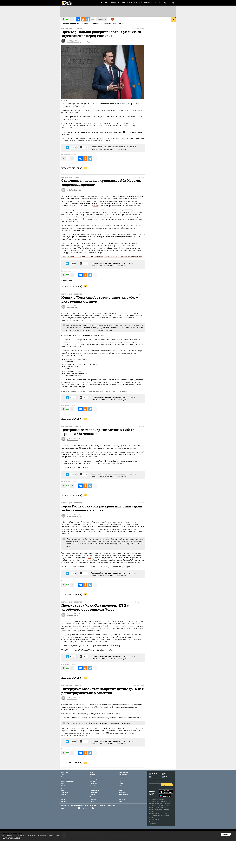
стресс (79, 391)
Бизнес (63, 776)
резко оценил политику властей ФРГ (111, 138)
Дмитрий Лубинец (111, 566)
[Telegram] (87, 19)
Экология (121, 797)
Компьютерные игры (96, 779)
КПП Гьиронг (90, 467)
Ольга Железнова (72, 440)
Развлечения (157, 3)
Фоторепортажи (85, 808)
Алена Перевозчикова (74, 516)
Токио (95, 206)
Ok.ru (166, 774)
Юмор (120, 801)
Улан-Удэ (97, 621)
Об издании (152, 821)
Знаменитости (65, 797)
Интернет (64, 799)
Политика (78, 28)
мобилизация (81, 562)
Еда (62, 790)
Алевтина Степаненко (74, 190)
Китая (134, 448)
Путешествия (123, 774)
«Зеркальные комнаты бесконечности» (78, 226)
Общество (78, 177)
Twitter (153, 777)
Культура (92, 781)
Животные (64, 792)
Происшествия (123, 772)
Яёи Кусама (98, 257)
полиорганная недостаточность (80, 257)
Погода (92, 797)
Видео (63, 783)
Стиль (120, 788)
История (64, 801)
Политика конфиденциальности (158, 813)
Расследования (123, 776)
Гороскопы (64, 772)
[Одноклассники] (83, 19)
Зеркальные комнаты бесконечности (119, 257)
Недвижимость (94, 790)
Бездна (96, 808)
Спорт (120, 785)
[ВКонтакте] (78, 19)
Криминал (93, 776)
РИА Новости (75, 522)
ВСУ (89, 558)
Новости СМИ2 (66, 281)
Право (92, 801)
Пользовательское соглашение (158, 807)
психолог (115, 315)
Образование (94, 792)
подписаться (167, 785)
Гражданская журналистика (121, 3)
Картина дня (104, 3)
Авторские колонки (70, 808)
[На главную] (66, 3)
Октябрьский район (105, 650)
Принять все (225, 834)
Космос (92, 774)
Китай (63, 467)
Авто (62, 774)
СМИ (120, 781)
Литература (93, 783)
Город (63, 785)
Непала (64, 461)
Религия (121, 779)
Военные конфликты (67, 781)
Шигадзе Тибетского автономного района (105, 463)
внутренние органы (91, 391)
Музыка (92, 785)
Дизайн (63, 788)
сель (75, 467)
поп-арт (138, 257)
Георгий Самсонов (73, 42)
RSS (165, 777)
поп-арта (105, 219)
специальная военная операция (90, 566)
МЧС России (83, 650)
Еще (165, 3)
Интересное (137, 3)
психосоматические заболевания (113, 391)
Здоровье (64, 794)
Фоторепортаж (123, 794)
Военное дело (65, 779)
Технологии (122, 792)
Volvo (98, 637)
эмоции (85, 325)
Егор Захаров (97, 522)
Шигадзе (80, 467)
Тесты (120, 790)
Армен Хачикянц (72, 699)
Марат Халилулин (72, 307)
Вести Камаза (153, 823)
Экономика (122, 799)
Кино (91, 772)
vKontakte (154, 774)
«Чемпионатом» (97, 335)
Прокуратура (71, 650)
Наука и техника (95, 788)
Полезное (147, 3)
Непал (69, 467)
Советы (121, 783)
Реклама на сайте (154, 819)
